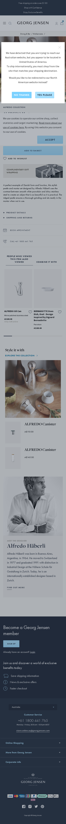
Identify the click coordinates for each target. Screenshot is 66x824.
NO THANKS (21, 95)
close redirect (59, 47)
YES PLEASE (44, 95)
